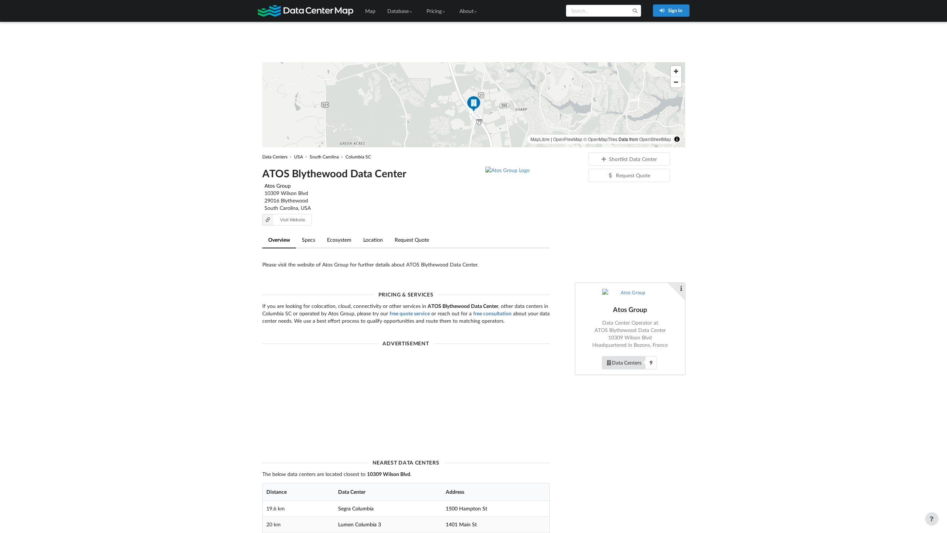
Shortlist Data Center (633, 159)
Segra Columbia (356, 508)
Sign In (674, 10)
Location (373, 240)
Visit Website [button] (292, 219)
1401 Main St (461, 524)
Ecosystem (339, 240)
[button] (473, 105)
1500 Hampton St (466, 508)
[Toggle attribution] (677, 139)
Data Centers (626, 362)
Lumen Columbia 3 (359, 524)
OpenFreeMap (567, 139)
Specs (308, 240)
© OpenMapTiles (600, 139)
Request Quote (412, 240)
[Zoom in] (676, 71)
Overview (279, 240)
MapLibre (540, 139)
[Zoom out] (676, 82)
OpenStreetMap (655, 139)
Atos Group (277, 185)
